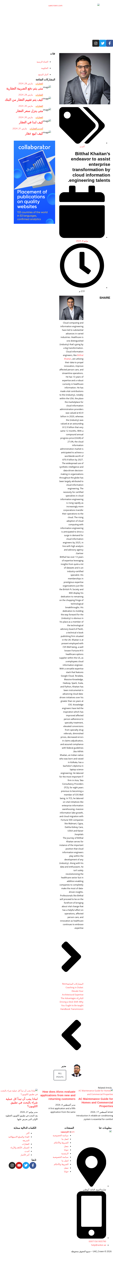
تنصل (66, 1146)
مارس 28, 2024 (25, 83)
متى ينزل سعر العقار (29, 111)
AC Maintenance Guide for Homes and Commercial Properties (95, 1102)
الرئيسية (64, 1131)
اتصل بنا (65, 1139)
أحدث (82, 146)
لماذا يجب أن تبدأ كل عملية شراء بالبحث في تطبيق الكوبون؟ (22, 1102)
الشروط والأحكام (61, 1142)
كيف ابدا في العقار (31, 122)
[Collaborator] (34, 223)
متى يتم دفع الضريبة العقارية (24, 88)
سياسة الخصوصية (60, 1135)
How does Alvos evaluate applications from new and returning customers (57, 1095)
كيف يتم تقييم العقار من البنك (24, 99)
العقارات (39, 83)
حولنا (66, 1149)
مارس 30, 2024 (25, 105)
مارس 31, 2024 (20, 128)
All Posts (59, 1075)
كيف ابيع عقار (34, 133)
